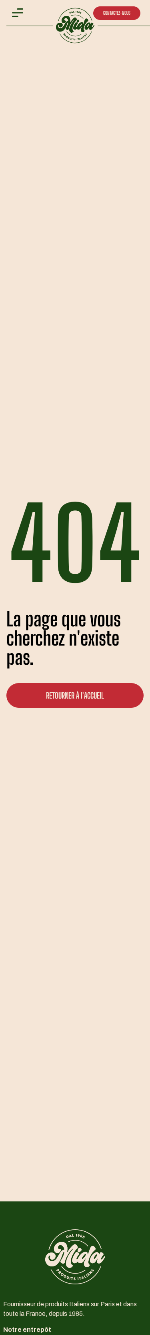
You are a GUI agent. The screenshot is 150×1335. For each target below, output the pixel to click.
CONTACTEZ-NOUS (116, 13)
